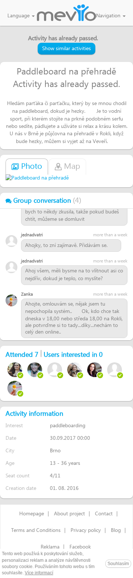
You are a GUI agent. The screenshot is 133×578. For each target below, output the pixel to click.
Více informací (39, 572)
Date (11, 438)
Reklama (50, 547)
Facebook (80, 547)
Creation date (21, 488)
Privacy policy (86, 530)
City (10, 451)
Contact (104, 514)
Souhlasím (118, 563)
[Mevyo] (66, 13)
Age (10, 463)
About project (69, 514)
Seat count (18, 476)
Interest (14, 425)
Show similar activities (66, 49)
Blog (116, 530)
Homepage (31, 514)
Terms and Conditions (36, 530)
